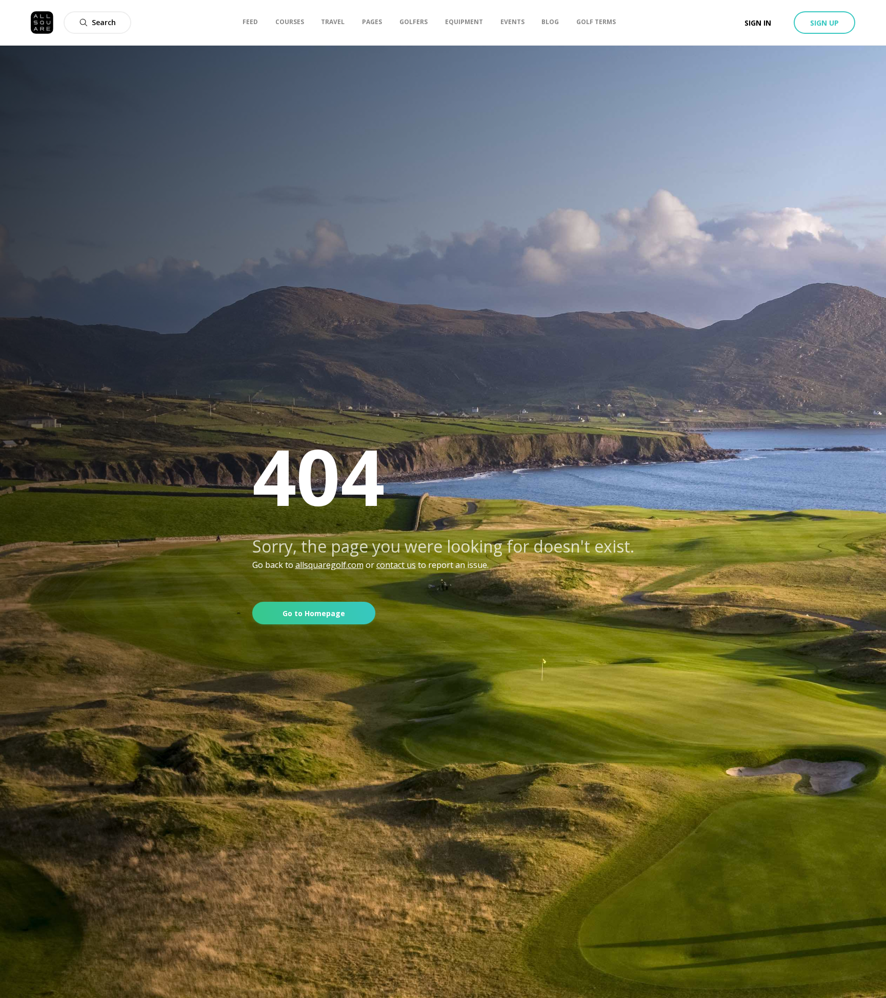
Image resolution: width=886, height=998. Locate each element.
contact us (396, 565)
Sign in (757, 23)
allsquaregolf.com (329, 565)
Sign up (824, 23)
